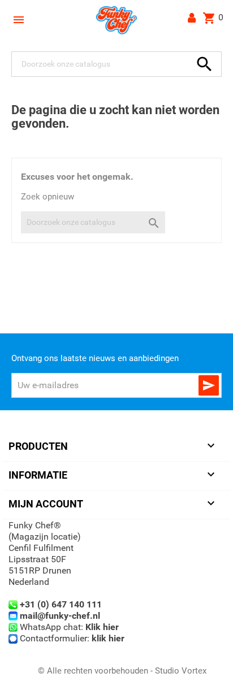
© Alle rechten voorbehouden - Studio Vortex (122, 671)
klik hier (108, 638)
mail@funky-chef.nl (60, 615)
